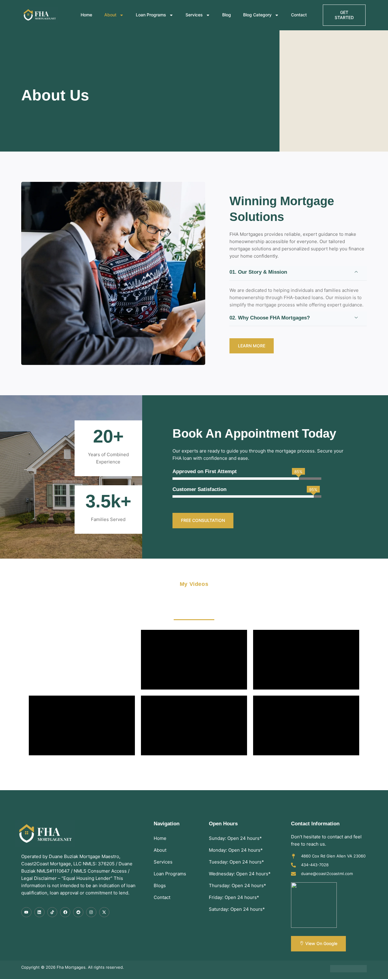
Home (86, 14)
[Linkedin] (39, 912)
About (110, 14)
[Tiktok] (52, 912)
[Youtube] (26, 912)
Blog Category (257, 14)
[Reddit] (78, 912)
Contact (299, 14)
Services (194, 14)
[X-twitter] (104, 912)
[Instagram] (91, 912)
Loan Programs (151, 14)
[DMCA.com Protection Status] (348, 971)
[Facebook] (65, 912)
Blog (226, 14)
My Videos (194, 584)
